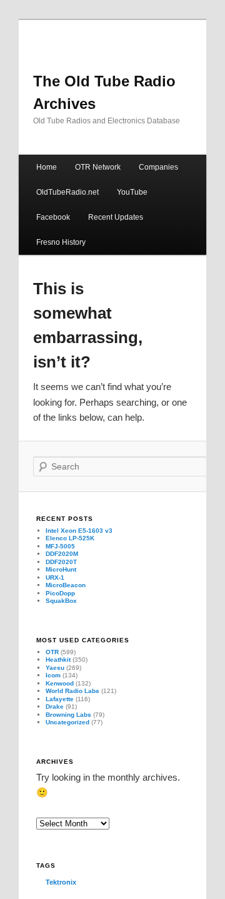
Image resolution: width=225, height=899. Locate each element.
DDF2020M (62, 553)
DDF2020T (61, 561)
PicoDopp (60, 593)
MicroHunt (61, 569)
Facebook (53, 217)
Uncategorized (67, 722)
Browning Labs (68, 714)
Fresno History (61, 242)
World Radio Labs (72, 690)
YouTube (132, 192)
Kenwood (60, 683)
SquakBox (61, 600)
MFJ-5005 (60, 546)
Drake (55, 706)
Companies (158, 167)
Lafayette (60, 699)
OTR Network (98, 167)
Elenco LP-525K (70, 538)
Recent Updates (115, 217)
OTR (52, 652)
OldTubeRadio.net (67, 192)
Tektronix (61, 882)
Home (46, 167)
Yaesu (55, 667)
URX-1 (55, 577)
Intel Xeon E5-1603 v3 (79, 530)
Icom (53, 675)
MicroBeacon (66, 585)
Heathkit (58, 659)
